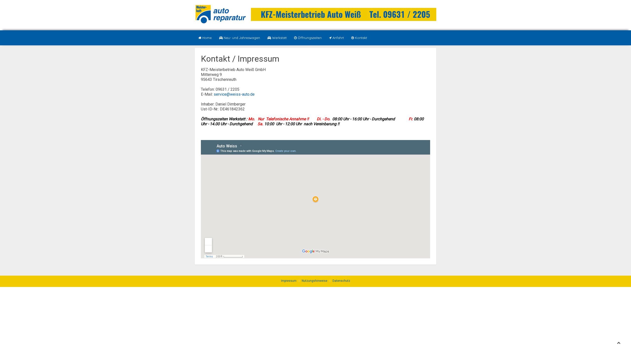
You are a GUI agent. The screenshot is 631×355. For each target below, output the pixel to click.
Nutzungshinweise (314, 281)
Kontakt (360, 38)
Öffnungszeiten (309, 38)
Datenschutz (341, 281)
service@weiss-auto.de (234, 94)
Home (206, 38)
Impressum (289, 281)
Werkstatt (279, 38)
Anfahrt (338, 38)
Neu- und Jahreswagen (241, 38)
